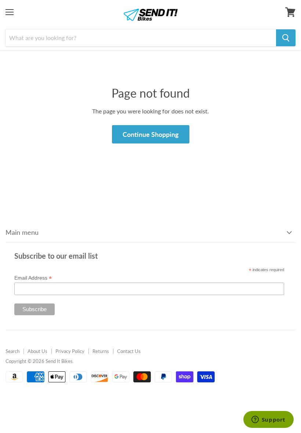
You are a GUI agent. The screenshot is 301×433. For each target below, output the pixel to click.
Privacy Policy (69, 351)
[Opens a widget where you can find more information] (268, 420)
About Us (37, 351)
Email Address (33, 277)
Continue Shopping (151, 134)
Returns (101, 351)
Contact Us (129, 351)
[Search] (285, 37)
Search (12, 351)
